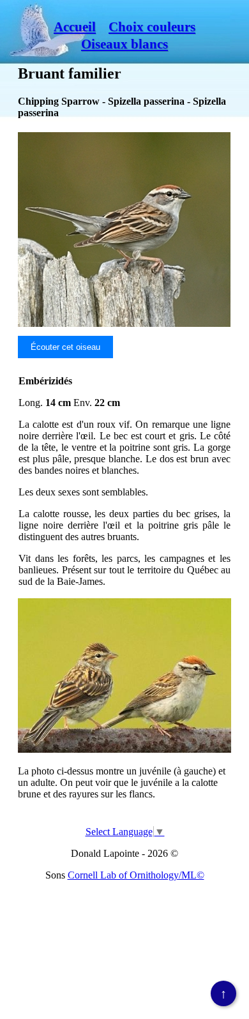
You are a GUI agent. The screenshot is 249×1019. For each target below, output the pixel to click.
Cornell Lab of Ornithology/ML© (136, 875)
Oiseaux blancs (124, 44)
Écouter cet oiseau (65, 347)
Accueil (75, 26)
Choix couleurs (152, 26)
